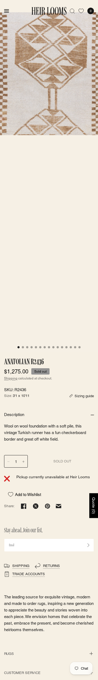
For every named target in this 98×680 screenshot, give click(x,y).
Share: (9, 506)
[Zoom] (49, 73)
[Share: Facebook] (23, 506)
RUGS (9, 654)
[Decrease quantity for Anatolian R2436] (8, 461)
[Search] (72, 11)
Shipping (10, 378)
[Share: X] (35, 506)
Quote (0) (93, 505)
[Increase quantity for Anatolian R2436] (23, 461)
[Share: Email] (58, 506)
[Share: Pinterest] (47, 506)
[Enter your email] (88, 545)
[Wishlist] (81, 10)
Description (14, 414)
